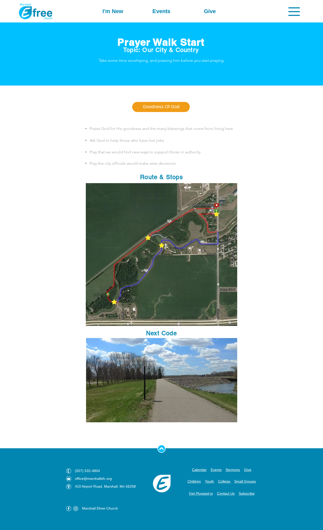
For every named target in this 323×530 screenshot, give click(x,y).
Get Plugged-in (201, 493)
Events (216, 470)
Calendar (199, 470)
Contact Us (226, 493)
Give (247, 470)
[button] (294, 11)
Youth (209, 481)
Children (194, 481)
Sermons (233, 470)
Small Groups (245, 481)
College (224, 481)
